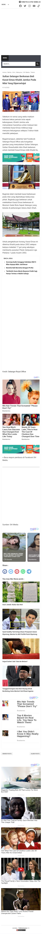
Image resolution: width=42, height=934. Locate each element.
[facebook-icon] (21, 6)
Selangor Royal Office (17, 372)
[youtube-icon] (34, 6)
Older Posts (35, 753)
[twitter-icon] (25, 6)
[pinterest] (17, 571)
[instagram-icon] (30, 6)
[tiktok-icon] (39, 6)
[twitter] (11, 571)
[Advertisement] (21, 31)
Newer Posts (7, 753)
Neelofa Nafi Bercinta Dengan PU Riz (19, 268)
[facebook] (4, 571)
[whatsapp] (23, 571)
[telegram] (29, 571)
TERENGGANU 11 (23, 928)
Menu (5, 58)
